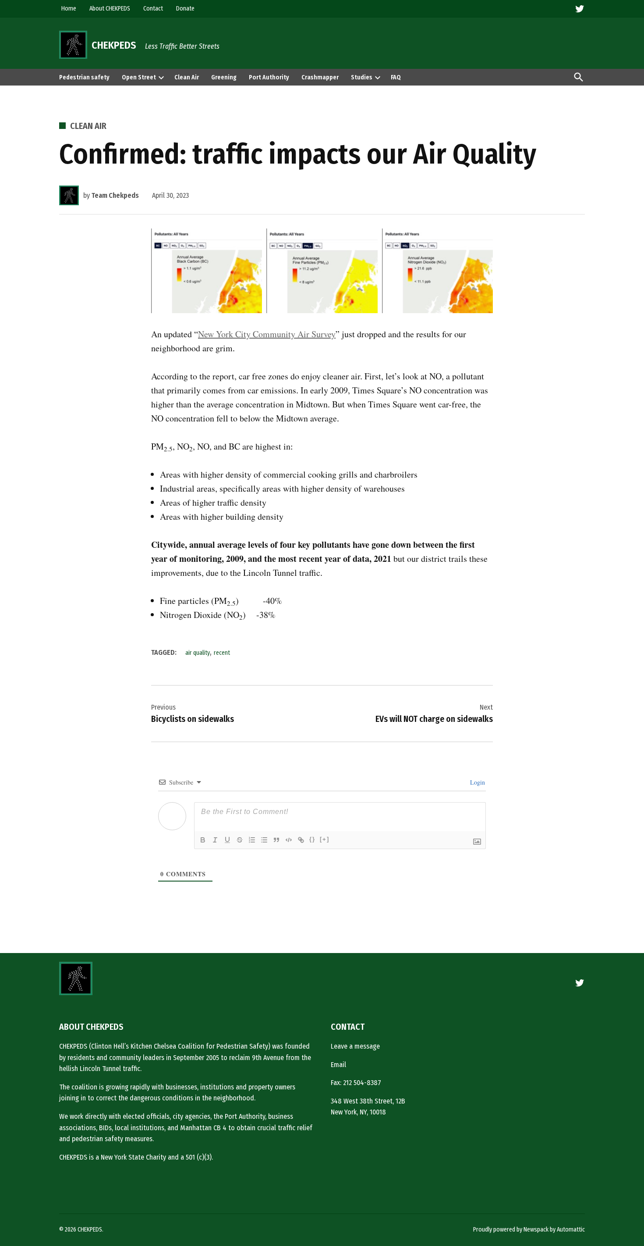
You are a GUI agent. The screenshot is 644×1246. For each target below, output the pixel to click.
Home (68, 8)
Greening (224, 77)
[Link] (301, 840)
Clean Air (186, 77)
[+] (324, 839)
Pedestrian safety (84, 77)
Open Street (139, 77)
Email (338, 1064)
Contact (153, 8)
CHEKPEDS (114, 45)
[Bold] (203, 840)
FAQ (396, 77)
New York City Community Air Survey (267, 334)
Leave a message (355, 1046)
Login (476, 782)
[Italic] (215, 840)
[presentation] (161, 77)
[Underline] (227, 840)
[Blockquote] (276, 840)
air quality (197, 653)
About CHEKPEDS (109, 8)
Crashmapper (320, 77)
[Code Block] (289, 840)
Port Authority (269, 77)
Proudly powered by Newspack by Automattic (529, 1229)
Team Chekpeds (115, 195)
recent (222, 653)
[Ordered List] (252, 840)
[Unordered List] (264, 840)
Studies (361, 77)
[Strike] (240, 840)
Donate (185, 8)
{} (312, 839)
